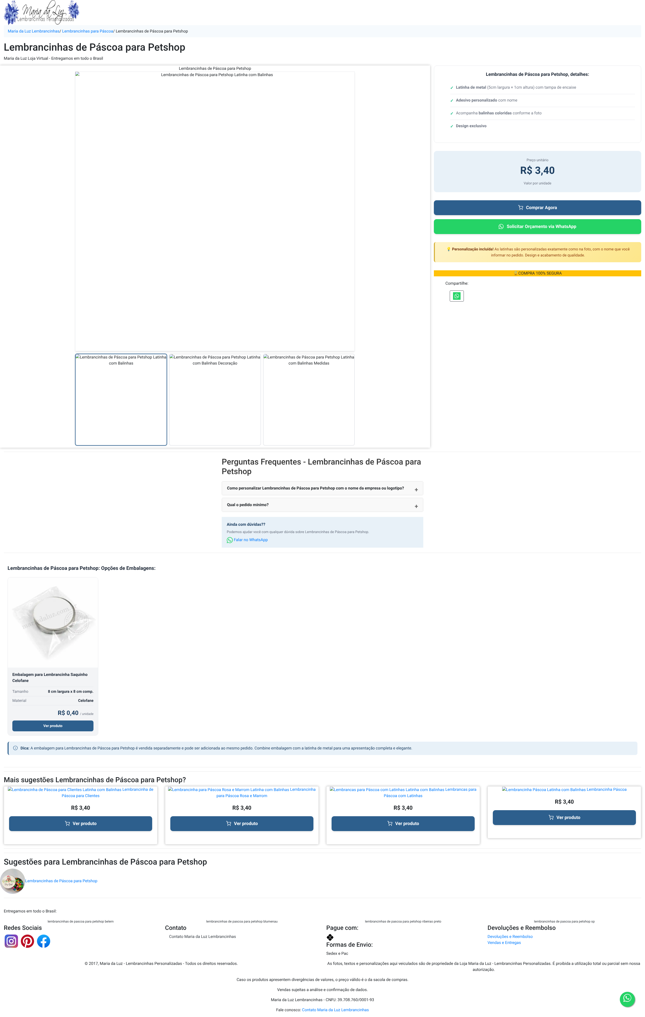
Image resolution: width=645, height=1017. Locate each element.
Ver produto (52, 726)
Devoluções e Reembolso (510, 936)
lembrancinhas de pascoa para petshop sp (564, 922)
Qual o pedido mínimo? (248, 504)
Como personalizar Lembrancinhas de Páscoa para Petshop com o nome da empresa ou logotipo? (315, 488)
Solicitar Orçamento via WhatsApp (541, 226)
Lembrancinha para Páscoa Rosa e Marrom (266, 792)
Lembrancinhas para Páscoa (87, 31)
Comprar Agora (541, 207)
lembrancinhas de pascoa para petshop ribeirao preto (403, 922)
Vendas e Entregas (504, 942)
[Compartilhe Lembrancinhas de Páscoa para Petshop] (457, 296)
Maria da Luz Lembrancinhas (33, 31)
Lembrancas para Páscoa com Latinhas (430, 792)
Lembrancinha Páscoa (606, 789)
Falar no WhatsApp (250, 539)
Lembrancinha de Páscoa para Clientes (107, 792)
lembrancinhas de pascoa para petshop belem (81, 922)
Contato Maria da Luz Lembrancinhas (202, 936)
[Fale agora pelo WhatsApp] (627, 999)
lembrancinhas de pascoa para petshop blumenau (241, 922)
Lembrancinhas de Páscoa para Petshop (61, 880)
